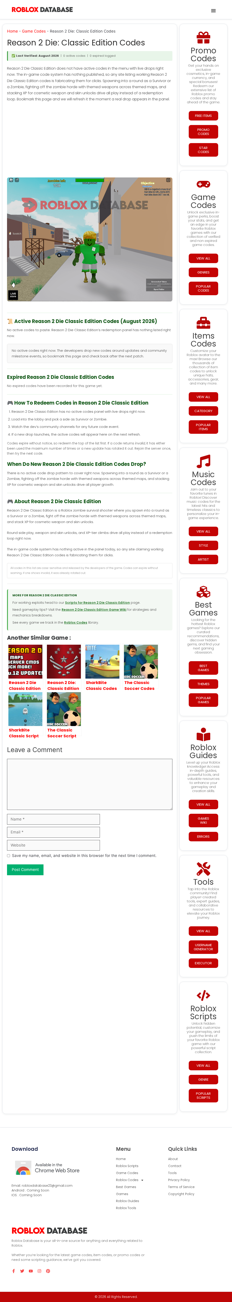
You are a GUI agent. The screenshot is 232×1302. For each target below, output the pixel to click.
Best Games (126, 1187)
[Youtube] (31, 1271)
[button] (213, 10)
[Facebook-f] (14, 1271)
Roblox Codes (75, 622)
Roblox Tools (126, 1208)
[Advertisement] (89, 140)
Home (12, 31)
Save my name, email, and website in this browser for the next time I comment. (84, 855)
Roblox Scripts (127, 1166)
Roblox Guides (127, 1201)
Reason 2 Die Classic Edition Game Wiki (94, 609)
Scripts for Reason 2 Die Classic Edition (97, 602)
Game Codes (34, 31)
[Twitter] (22, 1271)
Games (122, 1194)
